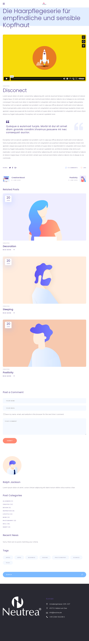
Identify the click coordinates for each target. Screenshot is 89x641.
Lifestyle (6, 514)
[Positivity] (44, 366)
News (5, 517)
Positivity (8, 372)
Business (31, 557)
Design (5, 507)
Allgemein (7, 501)
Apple (8, 557)
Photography (8, 520)
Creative (6, 86)
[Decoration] (44, 240)
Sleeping (8, 309)
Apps (19, 557)
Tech (8, 563)
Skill (5, 524)
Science (76, 557)
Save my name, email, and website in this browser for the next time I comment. (34, 414)
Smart (5, 527)
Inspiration (7, 511)
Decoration (9, 246)
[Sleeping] (44, 303)
